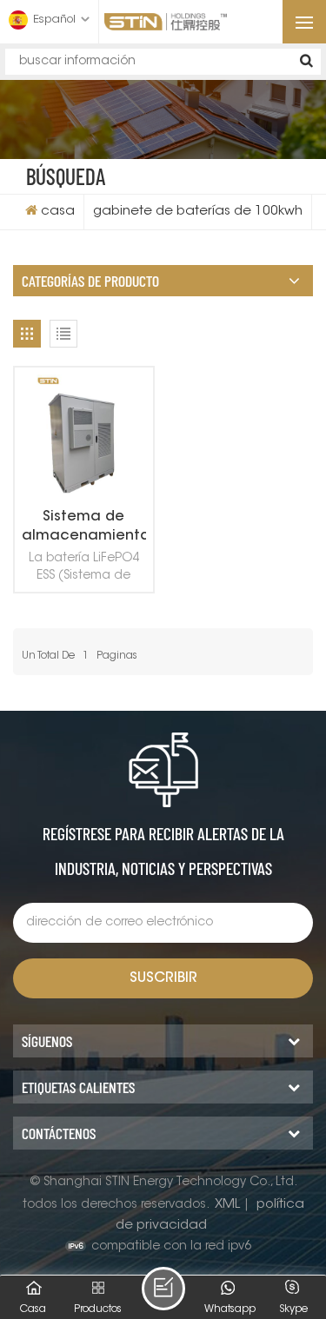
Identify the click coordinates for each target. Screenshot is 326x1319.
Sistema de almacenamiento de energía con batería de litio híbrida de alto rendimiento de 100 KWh (84, 528)
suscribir (163, 978)
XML (227, 1204)
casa (58, 211)
